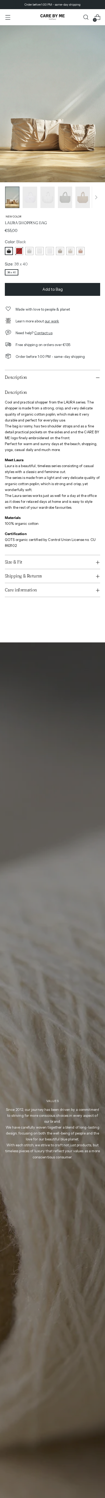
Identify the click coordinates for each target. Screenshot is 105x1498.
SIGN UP (70, 761)
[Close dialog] (101, 722)
